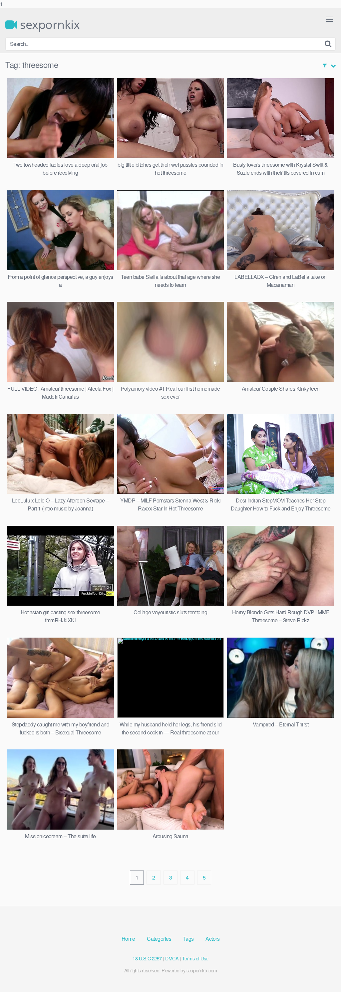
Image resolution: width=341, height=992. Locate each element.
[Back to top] (322, 973)
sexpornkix (48, 25)
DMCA (171, 958)
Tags (188, 938)
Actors (212, 938)
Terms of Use (195, 958)
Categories (159, 938)
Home (128, 938)
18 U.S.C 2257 (147, 958)
